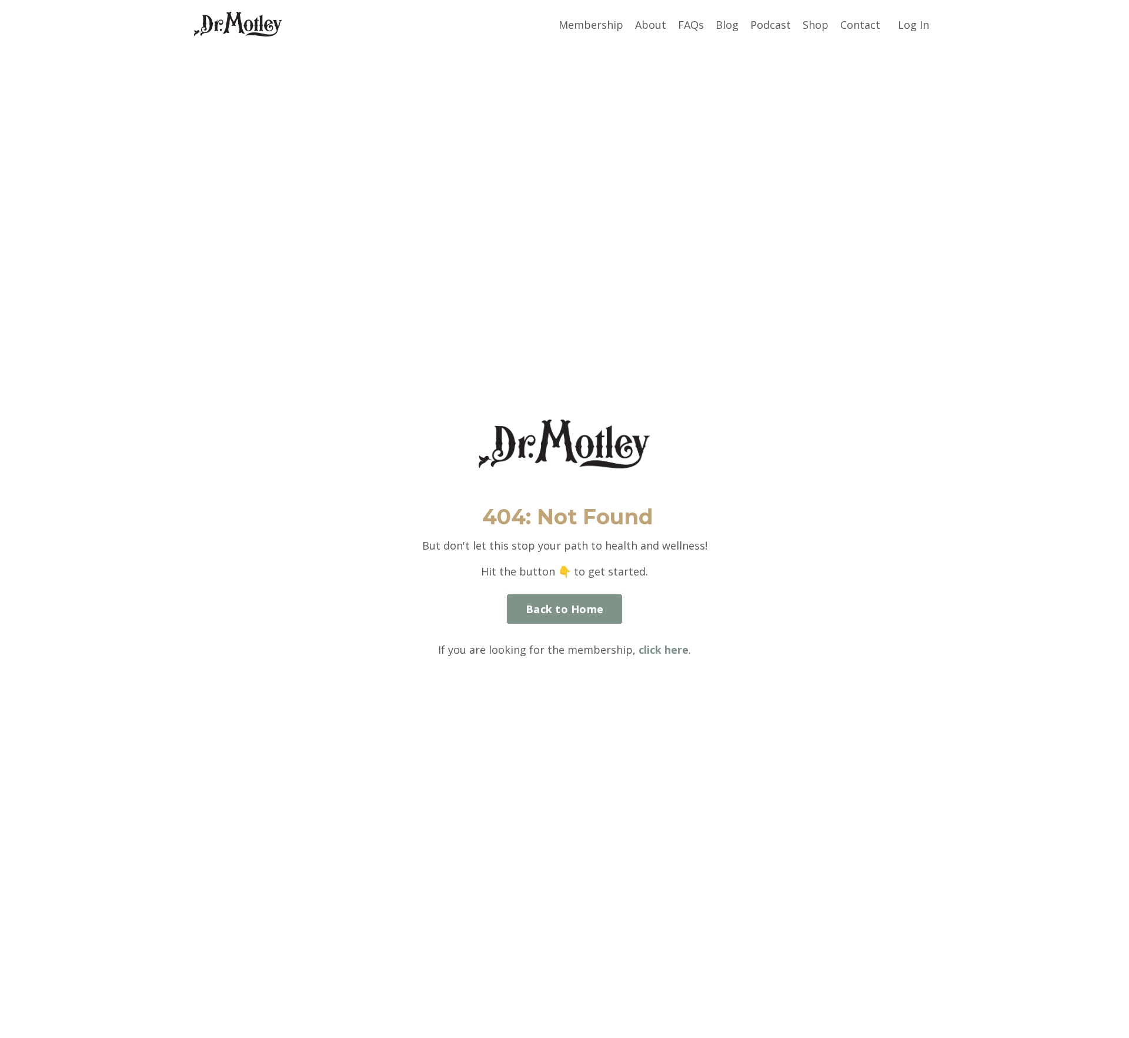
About (650, 25)
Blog (727, 25)
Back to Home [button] (564, 609)
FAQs (691, 25)
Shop (816, 25)
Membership (591, 25)
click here (664, 650)
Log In (913, 25)
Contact (860, 25)
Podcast (770, 25)
